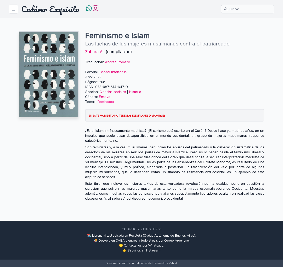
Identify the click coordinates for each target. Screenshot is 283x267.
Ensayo (104, 97)
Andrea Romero (117, 62)
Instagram (153, 250)
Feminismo (105, 102)
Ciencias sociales (113, 92)
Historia (135, 92)
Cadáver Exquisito (50, 9)
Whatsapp (155, 245)
